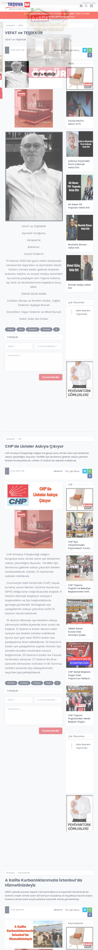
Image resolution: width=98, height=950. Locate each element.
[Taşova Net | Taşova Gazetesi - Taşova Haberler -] (17, 5)
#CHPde (11, 683)
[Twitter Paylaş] (84, 50)
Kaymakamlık (24, 873)
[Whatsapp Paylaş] (89, 50)
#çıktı (48, 683)
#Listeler (24, 683)
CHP (20, 439)
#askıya (37, 683)
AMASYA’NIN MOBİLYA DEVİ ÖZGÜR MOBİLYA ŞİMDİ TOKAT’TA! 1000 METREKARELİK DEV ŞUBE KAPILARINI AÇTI (49, 15)
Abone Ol (58, 50)
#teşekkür (32, 329)
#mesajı (46, 329)
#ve (21, 329)
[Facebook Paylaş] (89, 55)
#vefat (10, 329)
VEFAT (20, 25)
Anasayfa (10, 25)
